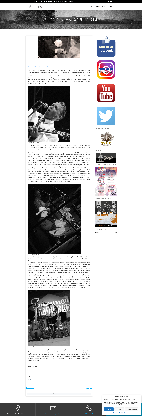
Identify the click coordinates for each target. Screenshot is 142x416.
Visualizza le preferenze (131, 409)
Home (92, 6)
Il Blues (31, 67)
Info (97, 6)
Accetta (109, 409)
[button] (139, 396)
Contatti (111, 6)
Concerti (30, 373)
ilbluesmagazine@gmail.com (53, 414)
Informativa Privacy (123, 412)
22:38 (49, 67)
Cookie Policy (115, 412)
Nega (119, 409)
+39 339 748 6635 (89, 414)
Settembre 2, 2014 (40, 67)
